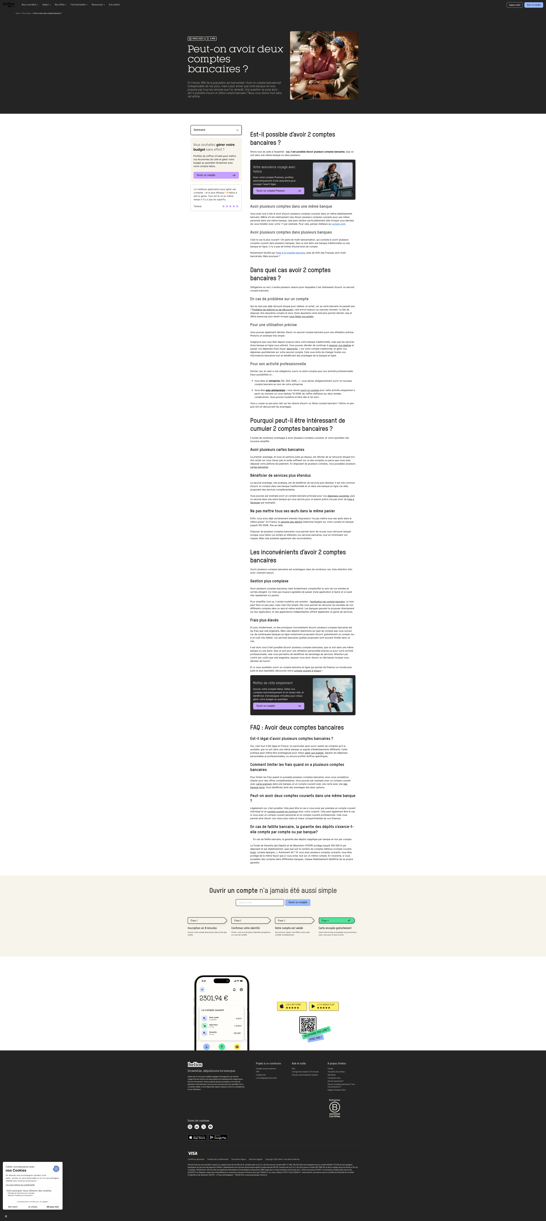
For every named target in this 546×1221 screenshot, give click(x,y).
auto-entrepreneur (275, 390)
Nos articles (26, 13)
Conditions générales (196, 1159)
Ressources (97, 5)
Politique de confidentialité (217, 1159)
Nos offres (60, 5)
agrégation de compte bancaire (328, 601)
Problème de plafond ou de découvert (272, 309)
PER (257, 1072)
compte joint (338, 223)
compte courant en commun (282, 811)
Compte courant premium (266, 1068)
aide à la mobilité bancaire (291, 252)
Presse (330, 1068)
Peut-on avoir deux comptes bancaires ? (48, 13)
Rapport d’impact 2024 (337, 1090)
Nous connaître (29, 5)
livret (253, 852)
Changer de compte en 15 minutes (305, 1072)
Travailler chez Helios (336, 1072)
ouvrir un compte (309, 390)
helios (18, 13)
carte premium (264, 783)
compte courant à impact (307, 670)
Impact (45, 5)
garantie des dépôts (291, 521)
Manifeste (332, 1075)
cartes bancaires (259, 467)
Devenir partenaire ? (336, 1081)
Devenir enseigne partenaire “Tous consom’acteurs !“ (341, 1085)
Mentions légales (255, 1159)
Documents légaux (238, 1159)
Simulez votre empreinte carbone (305, 1075)
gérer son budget (314, 752)
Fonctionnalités (78, 5)
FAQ (293, 1068)
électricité (292, 348)
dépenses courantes (338, 495)
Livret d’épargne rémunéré (266, 1078)
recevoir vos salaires (340, 345)
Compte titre (261, 1075)
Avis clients (114, 5)
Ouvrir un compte (298, 902)
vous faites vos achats (301, 316)
